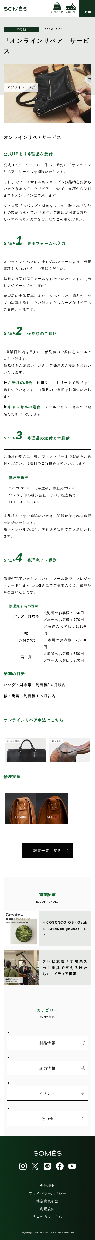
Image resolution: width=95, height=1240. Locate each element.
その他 (21, 29)
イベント (47, 1093)
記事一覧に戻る (47, 850)
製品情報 (47, 1043)
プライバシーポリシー (47, 1193)
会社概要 (47, 1186)
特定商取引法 (47, 1201)
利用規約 (47, 1209)
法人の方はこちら (47, 1217)
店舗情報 (47, 1068)
